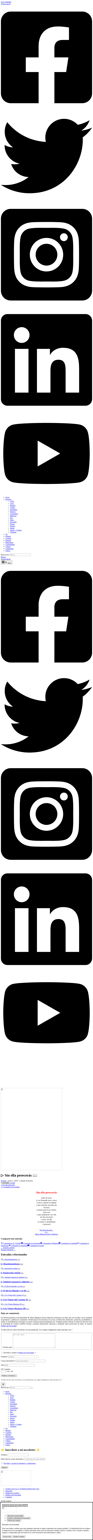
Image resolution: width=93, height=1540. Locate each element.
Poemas (3, 1181)
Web (2, 1365)
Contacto (8, 1497)
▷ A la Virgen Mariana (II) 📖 (15, 1308)
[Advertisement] (46, 1071)
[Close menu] (3, 1384)
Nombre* (4, 1357)
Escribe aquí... (8, 1347)
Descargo (8, 1491)
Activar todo (7, 1536)
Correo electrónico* (8, 1361)
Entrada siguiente (8, 1250)
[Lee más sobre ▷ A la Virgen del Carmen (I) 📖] (13, 1295)
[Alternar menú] (12, 1394)
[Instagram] (46, 306)
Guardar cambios (18, 1536)
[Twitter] (46, 201)
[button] (3, 557)
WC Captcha (5, 1369)
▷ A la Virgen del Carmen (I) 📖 (16, 1299)
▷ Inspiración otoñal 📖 (12, 1273)
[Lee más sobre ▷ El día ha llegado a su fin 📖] (13, 1286)
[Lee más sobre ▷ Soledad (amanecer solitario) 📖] (14, 1277)
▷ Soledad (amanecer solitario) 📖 (17, 1282)
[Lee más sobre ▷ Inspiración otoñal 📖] (10, 1268)
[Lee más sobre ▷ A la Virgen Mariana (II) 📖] (12, 1304)
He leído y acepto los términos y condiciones (20, 1463)
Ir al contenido (6, 2)
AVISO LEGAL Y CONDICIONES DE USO (22, 1489)
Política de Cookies (12, 1493)
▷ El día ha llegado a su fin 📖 (15, 1290)
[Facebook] (46, 109)
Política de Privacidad (8, 1326)
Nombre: (4, 1455)
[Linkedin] (46, 412)
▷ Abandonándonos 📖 (12, 1264)
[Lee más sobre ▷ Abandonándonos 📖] (10, 1259)
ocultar (12, 1183)
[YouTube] (46, 493)
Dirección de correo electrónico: (12, 1459)
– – (46, 1232)
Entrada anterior (8, 1248)
